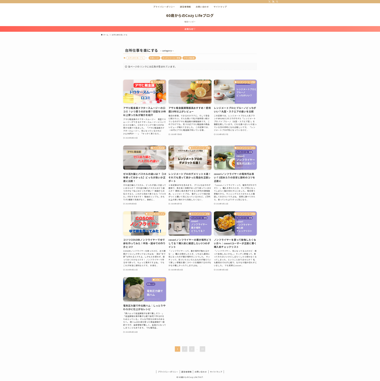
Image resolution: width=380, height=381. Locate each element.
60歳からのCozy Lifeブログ (190, 15)
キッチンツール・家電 (171, 58)
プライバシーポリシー (168, 371)
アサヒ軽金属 (189, 58)
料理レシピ (154, 58)
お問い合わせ (201, 371)
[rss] (273, 1)
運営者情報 (186, 371)
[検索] (277, 1)
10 (202, 348)
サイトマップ (216, 371)
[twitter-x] (269, 1)
